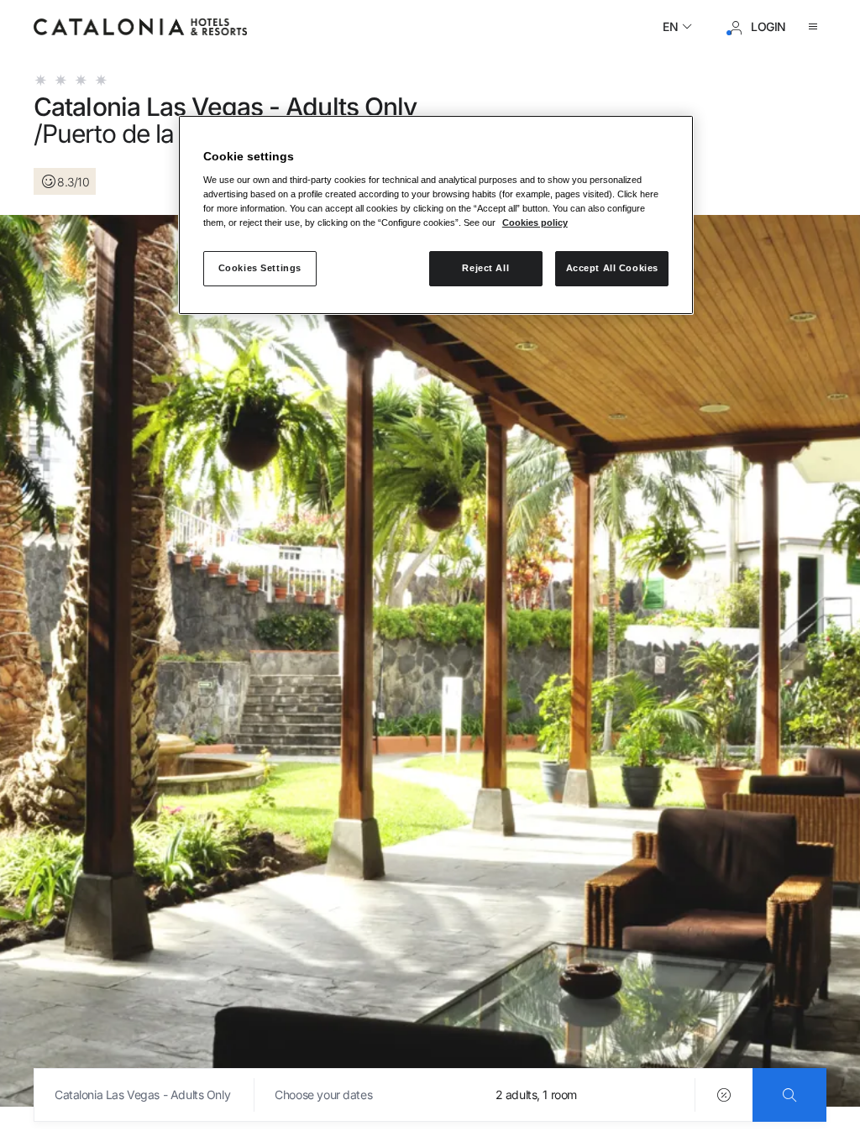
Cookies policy (535, 222)
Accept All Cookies (612, 268)
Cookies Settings (260, 268)
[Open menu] (816, 27)
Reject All (485, 268)
